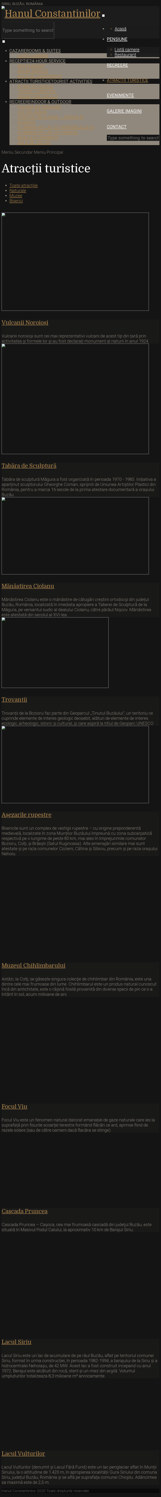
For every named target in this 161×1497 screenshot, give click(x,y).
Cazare (35, 50)
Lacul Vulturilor (23, 1453)
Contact (117, 126)
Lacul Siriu (16, 1342)
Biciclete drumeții (38, 137)
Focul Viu (14, 1106)
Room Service (32, 71)
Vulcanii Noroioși (25, 322)
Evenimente (120, 95)
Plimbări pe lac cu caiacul (47, 132)
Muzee (15, 195)
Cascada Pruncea (25, 1211)
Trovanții (14, 699)
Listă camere (127, 49)
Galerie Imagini (124, 110)
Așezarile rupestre (26, 815)
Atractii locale (35, 86)
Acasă (120, 28)
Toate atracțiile (23, 185)
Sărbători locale (37, 96)
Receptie (37, 60)
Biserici (16, 200)
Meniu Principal (48, 152)
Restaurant (125, 54)
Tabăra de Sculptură (29, 466)
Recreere (117, 65)
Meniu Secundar (18, 152)
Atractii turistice (127, 80)
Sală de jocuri (34, 142)
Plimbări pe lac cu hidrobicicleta (55, 127)
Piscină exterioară (39, 106)
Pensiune (117, 39)
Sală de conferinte (39, 76)
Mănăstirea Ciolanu (28, 586)
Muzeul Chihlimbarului (33, 965)
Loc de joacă (32, 111)
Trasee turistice (36, 91)
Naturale (17, 190)
